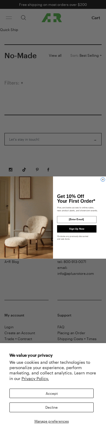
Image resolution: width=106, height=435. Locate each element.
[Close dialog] (103, 179)
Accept (52, 393)
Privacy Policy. (35, 378)
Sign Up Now (76, 228)
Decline (51, 407)
